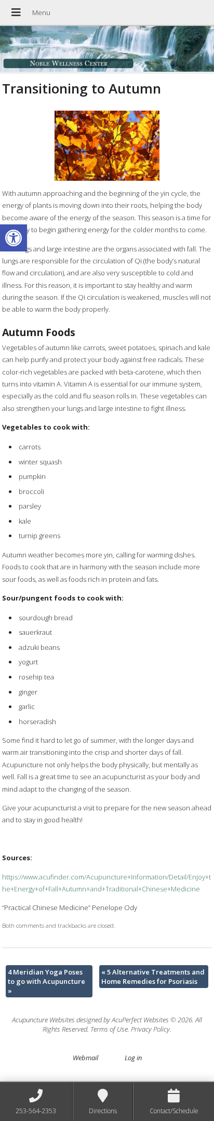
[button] (13, 237)
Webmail (85, 1057)
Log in (133, 1057)
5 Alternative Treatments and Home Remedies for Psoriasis (153, 976)
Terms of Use (109, 1029)
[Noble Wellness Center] (107, 50)
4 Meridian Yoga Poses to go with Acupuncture (46, 981)
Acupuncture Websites (43, 1019)
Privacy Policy (150, 1029)
